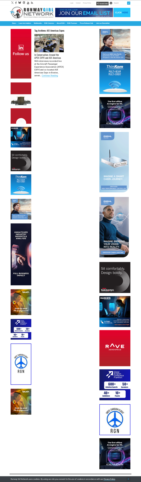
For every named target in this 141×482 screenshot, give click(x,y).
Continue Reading (50, 75)
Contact (78, 3)
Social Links (104, 4)
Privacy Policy (87, 3)
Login (71, 3)
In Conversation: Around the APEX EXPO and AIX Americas (47, 56)
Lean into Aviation (25, 23)
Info (111, 3)
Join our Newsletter (103, 23)
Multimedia (37, 23)
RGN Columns (49, 23)
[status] (128, 479)
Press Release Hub (86, 23)
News (14, 23)
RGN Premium (72, 23)
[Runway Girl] (32, 18)
